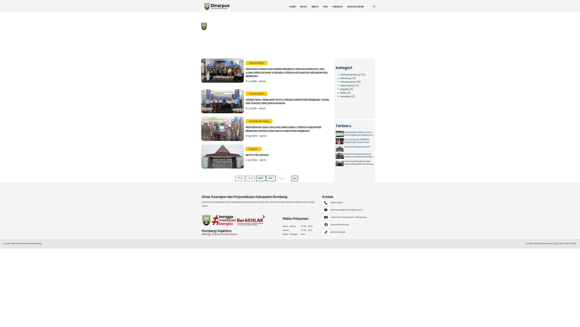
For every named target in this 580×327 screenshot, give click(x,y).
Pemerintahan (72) (350, 81)
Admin (262, 81)
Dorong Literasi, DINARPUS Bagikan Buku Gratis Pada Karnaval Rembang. (356, 141)
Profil (303, 6)
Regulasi (253, 148)
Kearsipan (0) (347, 96)
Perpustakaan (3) (349, 85)
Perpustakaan (256, 62)
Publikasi (337, 6)
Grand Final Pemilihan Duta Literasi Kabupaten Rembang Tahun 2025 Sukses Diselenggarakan (358, 162)
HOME (292, 6)
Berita (315, 6)
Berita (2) (345, 92)
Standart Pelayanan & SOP (357, 146)
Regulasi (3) (346, 89)
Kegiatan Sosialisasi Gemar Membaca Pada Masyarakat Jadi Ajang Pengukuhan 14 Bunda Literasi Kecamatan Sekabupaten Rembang (286, 73)
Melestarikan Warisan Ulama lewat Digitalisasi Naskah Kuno (359, 133)
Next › (261, 178)
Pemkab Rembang (259, 121)
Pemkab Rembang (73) (352, 74)
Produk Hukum (355, 6)
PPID (325, 6)
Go (294, 178)
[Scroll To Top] (574, 323)
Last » (271, 178)
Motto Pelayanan (257, 155)
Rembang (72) (348, 78)
